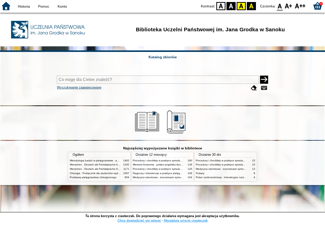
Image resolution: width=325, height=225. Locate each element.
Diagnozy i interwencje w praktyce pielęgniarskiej (161, 173)
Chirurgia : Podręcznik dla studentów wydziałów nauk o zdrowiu (107, 173)
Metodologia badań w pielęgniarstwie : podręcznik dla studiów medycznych (113, 160)
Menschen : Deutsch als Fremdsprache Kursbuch (98, 168)
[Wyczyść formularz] (254, 88)
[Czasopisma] (177, 134)
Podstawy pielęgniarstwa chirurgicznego (93, 177)
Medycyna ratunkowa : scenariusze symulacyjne (161, 177)
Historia (24, 6)
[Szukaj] (264, 80)
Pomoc (43, 6)
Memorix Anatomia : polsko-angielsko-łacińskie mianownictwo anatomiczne (176, 164)
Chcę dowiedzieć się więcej (139, 220)
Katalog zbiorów (163, 57)
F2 (300, 6)
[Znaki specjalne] (264, 88)
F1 (288, 6)
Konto (62, 6)
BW (231, 6)
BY (251, 6)
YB (241, 6)
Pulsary (200, 173)
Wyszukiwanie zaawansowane (79, 87)
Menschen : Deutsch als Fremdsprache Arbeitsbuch (100, 164)
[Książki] (147, 134)
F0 (280, 6)
